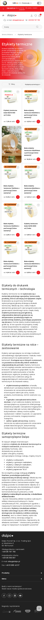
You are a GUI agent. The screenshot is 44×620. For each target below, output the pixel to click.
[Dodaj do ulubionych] (18, 92)
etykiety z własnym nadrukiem (18, 465)
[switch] (39, 3)
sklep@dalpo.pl (18, 20)
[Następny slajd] (40, 9)
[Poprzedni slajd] (3, 9)
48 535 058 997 (9, 558)
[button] (3, 15)
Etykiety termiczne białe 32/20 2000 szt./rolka (31, 226)
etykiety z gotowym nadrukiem (19, 462)
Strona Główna (7, 34)
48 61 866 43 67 (13, 565)
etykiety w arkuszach (14, 460)
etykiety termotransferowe (17, 467)
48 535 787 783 (9, 552)
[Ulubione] (35, 15)
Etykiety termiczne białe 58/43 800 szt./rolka (10, 112)
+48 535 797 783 (34, 20)
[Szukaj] (37, 27)
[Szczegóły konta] (31, 15)
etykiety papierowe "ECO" (16, 469)
